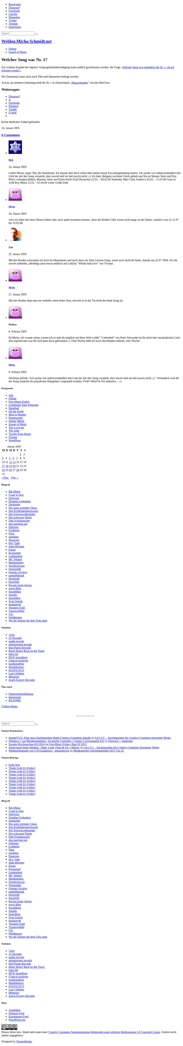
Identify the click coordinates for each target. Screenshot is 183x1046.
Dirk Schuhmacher (19, 520)
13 (14, 462)
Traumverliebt (16, 610)
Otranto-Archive (18, 572)
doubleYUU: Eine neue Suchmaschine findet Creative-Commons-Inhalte (50, 737)
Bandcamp (15, 4)
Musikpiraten (16, 562)
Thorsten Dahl (17, 607)
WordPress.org (17, 1019)
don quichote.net (18, 523)
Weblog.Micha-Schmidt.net (26, 41)
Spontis (13, 594)
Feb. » (14, 477)
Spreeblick (15, 598)
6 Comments (10, 135)
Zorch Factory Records (22, 679)
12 (10, 462)
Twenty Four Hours (20, 433)
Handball (14, 408)
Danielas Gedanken (20, 501)
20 (14, 466)
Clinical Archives (18, 660)
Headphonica (16, 667)
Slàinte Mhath (16, 421)
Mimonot (14, 676)
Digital (12, 48)
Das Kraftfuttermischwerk (23, 511)
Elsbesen (14, 527)
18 (7, 466)
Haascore (14, 540)
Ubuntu (13, 437)
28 (17, 469)
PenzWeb (14, 581)
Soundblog (15, 591)
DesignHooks (24, 1041)
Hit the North (16, 411)
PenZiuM (14, 578)
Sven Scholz (16, 601)
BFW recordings (18, 657)
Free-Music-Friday (19, 401)
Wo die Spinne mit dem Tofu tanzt (28, 620)
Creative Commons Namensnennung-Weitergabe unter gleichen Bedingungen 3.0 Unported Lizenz (104, 1032)
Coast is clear (16, 494)
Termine (13, 23)
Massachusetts (79, 82)
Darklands (14, 504)
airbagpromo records (20, 644)
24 (3, 469)
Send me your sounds (85, 716)
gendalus (14, 536)
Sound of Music (18, 52)
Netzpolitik (15, 569)
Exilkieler (14, 530)
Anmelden (14, 1010)
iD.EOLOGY (16, 670)
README (15, 700)
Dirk (11, 160)
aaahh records (16, 641)
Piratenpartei (16, 417)
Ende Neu (14, 764)
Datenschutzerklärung (21, 693)
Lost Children (16, 673)
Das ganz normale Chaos (23, 507)
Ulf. (11, 614)
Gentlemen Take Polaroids (23, 404)
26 (10, 469)
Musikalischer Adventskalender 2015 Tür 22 (98, 750)
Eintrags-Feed (16, 1013)
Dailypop (14, 498)
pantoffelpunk (16, 575)
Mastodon (14, 17)
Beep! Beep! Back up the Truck (26, 650)
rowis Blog (15, 588)
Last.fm (13, 14)
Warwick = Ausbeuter (120, 741)
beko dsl (13, 654)
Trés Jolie (14, 430)
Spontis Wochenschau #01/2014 (27, 744)
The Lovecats (16, 427)
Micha (12, 206)
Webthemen (15, 617)
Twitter (13, 20)
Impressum (15, 26)
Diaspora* (14, 7)
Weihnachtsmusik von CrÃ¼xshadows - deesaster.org (39, 750)
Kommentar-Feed (18, 1016)
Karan (12, 549)
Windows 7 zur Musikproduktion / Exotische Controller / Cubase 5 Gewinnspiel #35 (56, 741)
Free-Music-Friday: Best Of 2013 (68, 744)
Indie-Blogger (16, 546)
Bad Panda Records (20, 647)
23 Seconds (15, 638)
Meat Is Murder (17, 414)
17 (3, 466)
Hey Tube (14, 543)
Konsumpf (15, 552)
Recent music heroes (20, 585)
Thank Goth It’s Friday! (22, 768)
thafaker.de (15, 604)
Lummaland (15, 556)
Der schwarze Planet (20, 517)
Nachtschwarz (17, 565)
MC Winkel (15, 559)
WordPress (15, 440)
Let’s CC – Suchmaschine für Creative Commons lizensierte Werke (133, 737)
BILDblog (14, 491)
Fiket (11, 533)
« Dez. (5, 477)
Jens (11, 247)
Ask (11, 395)
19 (10, 466)
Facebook (14, 10)
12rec (12, 634)
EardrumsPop (16, 663)
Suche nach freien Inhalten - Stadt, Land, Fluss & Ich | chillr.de (44, 747)
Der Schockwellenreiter (22, 514)
